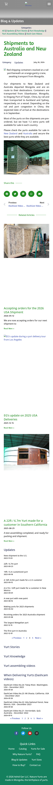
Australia (28, 133)
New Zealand (11, 133)
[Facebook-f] (16, 733)
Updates (11, 30)
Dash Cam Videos (34, 33)
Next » (38, 638)
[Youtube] (30, 733)
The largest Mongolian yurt (16, 622)
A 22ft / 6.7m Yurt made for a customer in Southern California (25, 523)
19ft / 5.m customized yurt (16, 572)
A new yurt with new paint (16, 598)
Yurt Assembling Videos (13, 33)
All (3, 30)
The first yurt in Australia (15, 630)
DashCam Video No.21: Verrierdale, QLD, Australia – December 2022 (22, 711)
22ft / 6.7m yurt (11, 563)
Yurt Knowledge (37, 30)
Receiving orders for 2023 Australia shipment (24, 614)
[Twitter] (23, 733)
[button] (49, 4)
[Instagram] (37, 733)
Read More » (9, 328)
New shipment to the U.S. (15, 555)
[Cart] (6, 4)
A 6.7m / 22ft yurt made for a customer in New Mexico (25, 589)
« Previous (16, 638)
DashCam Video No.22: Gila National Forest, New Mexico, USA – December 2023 (26, 703)
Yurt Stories (22, 30)
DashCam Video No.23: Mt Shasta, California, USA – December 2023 (26, 694)
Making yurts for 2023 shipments (19, 606)
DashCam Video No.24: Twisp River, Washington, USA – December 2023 (26, 686)
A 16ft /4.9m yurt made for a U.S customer (23, 580)
